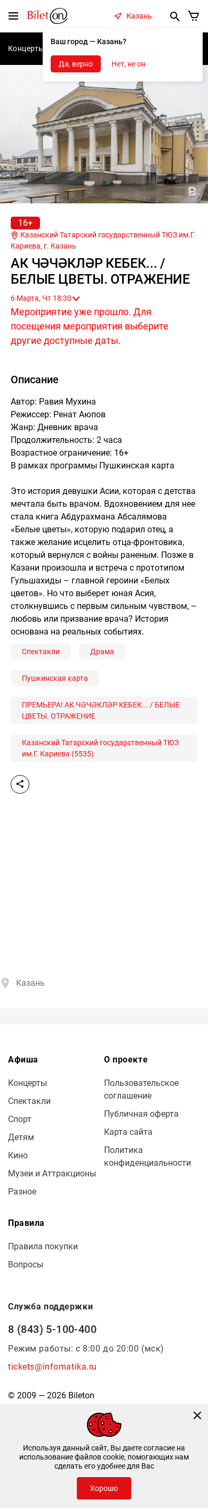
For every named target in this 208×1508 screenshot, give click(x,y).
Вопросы (25, 1264)
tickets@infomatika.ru (52, 1367)
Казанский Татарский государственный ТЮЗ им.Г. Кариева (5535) (100, 748)
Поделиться (20, 784)
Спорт (19, 1119)
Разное (22, 1191)
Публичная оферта (141, 1114)
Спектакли (41, 651)
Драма (102, 651)
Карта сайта (128, 1132)
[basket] (194, 16)
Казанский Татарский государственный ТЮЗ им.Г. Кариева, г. (103, 240)
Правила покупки (43, 1246)
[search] (175, 16)
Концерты (26, 48)
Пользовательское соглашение (141, 1089)
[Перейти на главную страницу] (48, 15)
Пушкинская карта (55, 678)
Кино (18, 1155)
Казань (139, 16)
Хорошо (104, 1488)
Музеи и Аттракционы (52, 1173)
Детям (21, 1137)
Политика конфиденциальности (147, 1156)
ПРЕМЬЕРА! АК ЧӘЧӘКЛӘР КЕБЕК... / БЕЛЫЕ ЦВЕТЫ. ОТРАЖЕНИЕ (101, 710)
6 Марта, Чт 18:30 (41, 298)
